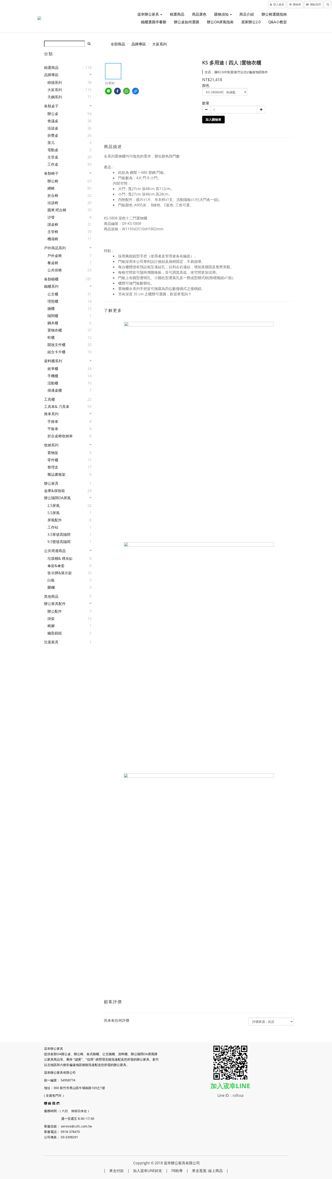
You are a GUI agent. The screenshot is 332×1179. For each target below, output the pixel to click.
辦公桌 (52, 113)
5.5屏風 (53, 512)
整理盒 (52, 467)
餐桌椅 (52, 262)
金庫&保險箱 (54, 490)
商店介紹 (246, 14)
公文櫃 (52, 294)
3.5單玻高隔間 (58, 534)
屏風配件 (54, 520)
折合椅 (52, 195)
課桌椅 (52, 224)
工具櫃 (49, 399)
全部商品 (118, 44)
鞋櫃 (51, 337)
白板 (51, 580)
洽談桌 (52, 128)
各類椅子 (51, 173)
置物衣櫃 (54, 330)
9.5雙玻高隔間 (58, 541)
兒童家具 (51, 642)
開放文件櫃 (56, 344)
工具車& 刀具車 (56, 406)
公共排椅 (54, 270)
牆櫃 (51, 308)
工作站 (52, 527)
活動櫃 (52, 383)
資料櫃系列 (53, 360)
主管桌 (52, 157)
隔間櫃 (52, 315)
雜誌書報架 (56, 474)
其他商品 (51, 596)
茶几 (51, 142)
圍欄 (51, 587)
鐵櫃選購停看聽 (153, 21)
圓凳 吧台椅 (56, 209)
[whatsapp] (126, 91)
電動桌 (52, 149)
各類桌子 (51, 106)
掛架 (51, 618)
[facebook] (117, 91)
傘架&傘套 (56, 565)
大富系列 (54, 89)
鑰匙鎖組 (54, 633)
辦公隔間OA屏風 (57, 497)
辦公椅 (52, 181)
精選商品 (177, 14)
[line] (108, 91)
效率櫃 (52, 368)
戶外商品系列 (55, 247)
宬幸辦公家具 (148, 14)
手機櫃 (52, 375)
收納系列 (51, 444)
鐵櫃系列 (51, 286)
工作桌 (52, 164)
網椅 (51, 188)
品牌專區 (51, 74)
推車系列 (51, 413)
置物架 (52, 452)
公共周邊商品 (55, 550)
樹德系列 (54, 82)
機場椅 (52, 238)
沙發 (51, 217)
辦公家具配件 (55, 603)
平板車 (52, 428)
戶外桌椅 (54, 255)
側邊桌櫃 (54, 390)
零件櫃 (52, 459)
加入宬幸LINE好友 (147, 1170)
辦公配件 (54, 611)
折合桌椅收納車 (60, 435)
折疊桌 (52, 135)
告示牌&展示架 (59, 572)
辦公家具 (51, 483)
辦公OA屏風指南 (220, 21)
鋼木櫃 (52, 322)
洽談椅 (52, 202)
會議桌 (52, 120)
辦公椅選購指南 (274, 14)
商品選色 (199, 14)
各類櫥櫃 (51, 279)
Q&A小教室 (277, 21)
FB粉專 (177, 1170)
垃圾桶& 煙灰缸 (60, 558)
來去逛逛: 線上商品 (207, 1170)
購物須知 (221, 14)
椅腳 (51, 625)
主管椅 (52, 231)
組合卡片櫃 (56, 351)
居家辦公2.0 (251, 21)
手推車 (52, 421)
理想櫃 (52, 301)
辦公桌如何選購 (186, 21)
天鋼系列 (54, 96)
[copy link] (135, 91)
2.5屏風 (53, 505)
